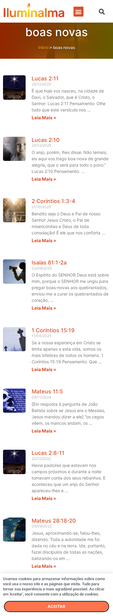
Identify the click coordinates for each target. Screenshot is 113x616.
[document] (56, 308)
